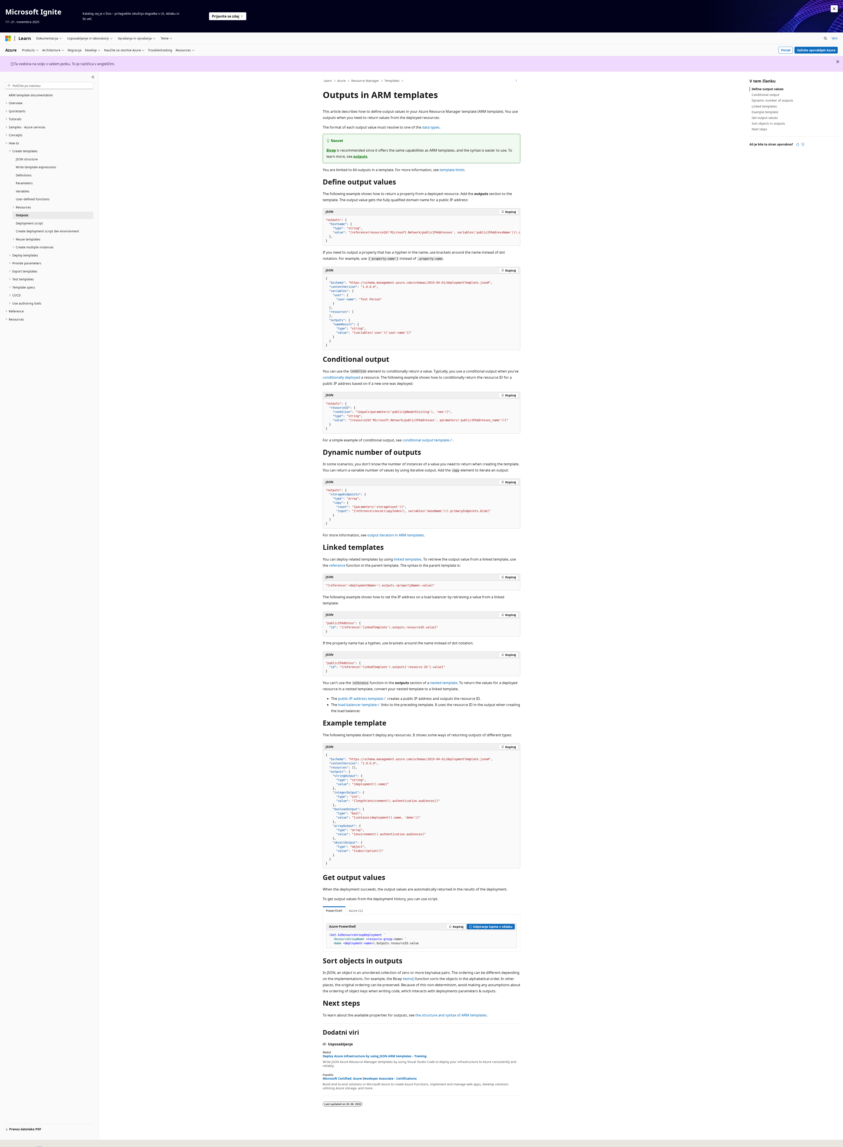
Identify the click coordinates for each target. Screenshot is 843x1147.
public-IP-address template (360, 698)
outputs (360, 156)
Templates (392, 81)
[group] (421, 230)
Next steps (759, 129)
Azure (341, 81)
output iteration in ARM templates (395, 535)
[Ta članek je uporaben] (797, 144)
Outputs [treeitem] (22, 215)
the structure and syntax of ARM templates (451, 1015)
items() (408, 978)
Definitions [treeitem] (24, 175)
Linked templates (764, 106)
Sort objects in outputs (768, 123)
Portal (785, 50)
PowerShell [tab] (334, 911)
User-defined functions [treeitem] (33, 199)
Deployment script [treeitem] (29, 223)
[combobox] (49, 85)
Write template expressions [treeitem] (36, 167)
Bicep (331, 150)
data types (431, 127)
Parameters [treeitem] (24, 183)
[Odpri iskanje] (825, 38)
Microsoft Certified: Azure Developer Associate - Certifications (370, 1079)
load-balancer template (357, 704)
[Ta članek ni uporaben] (802, 144)
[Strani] (93, 77)
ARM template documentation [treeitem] (31, 95)
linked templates (408, 559)
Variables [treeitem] (22, 191)
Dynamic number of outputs (772, 100)
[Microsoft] (8, 38)
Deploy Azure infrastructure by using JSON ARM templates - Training (375, 1056)
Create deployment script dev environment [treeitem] (47, 231)
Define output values (768, 89)
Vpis (835, 38)
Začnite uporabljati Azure (816, 50)
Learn (328, 81)
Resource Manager (365, 81)
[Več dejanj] (516, 80)
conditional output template (425, 440)
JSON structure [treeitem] (27, 159)
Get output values (765, 118)
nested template (443, 682)
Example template (765, 112)
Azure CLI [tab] (356, 911)
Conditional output (765, 95)
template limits (452, 169)
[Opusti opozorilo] (834, 8)
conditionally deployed (341, 377)
